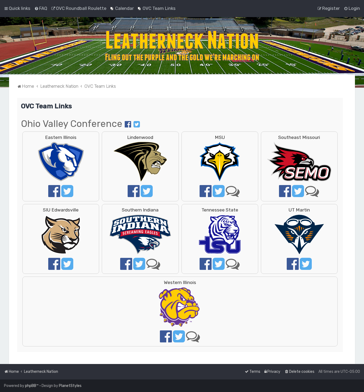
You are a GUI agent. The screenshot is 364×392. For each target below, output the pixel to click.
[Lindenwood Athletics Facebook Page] (134, 191)
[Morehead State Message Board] (233, 191)
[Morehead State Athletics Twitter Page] (219, 191)
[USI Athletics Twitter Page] (139, 264)
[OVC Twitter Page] (137, 124)
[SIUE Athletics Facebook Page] (54, 264)
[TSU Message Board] (233, 264)
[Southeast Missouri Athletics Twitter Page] (298, 191)
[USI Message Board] (153, 264)
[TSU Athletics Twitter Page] (219, 264)
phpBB (30, 385)
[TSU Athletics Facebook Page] (206, 264)
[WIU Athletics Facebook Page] (166, 337)
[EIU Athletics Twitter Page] (67, 191)
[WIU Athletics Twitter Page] (179, 337)
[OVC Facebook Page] (128, 124)
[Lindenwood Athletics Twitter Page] (147, 191)
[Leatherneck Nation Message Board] (193, 337)
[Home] (182, 45)
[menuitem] (40, 8)
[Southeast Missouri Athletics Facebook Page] (285, 191)
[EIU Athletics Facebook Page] (54, 191)
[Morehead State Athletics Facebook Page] (206, 191)
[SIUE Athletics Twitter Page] (67, 264)
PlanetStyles (70, 385)
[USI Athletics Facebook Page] (126, 264)
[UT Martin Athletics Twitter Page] (306, 264)
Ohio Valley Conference (71, 123)
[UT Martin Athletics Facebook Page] (293, 264)
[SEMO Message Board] (312, 191)
